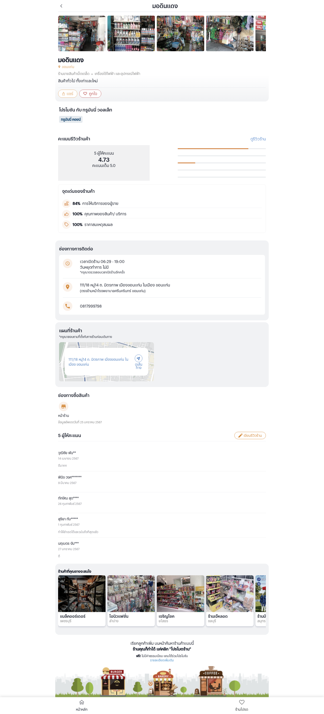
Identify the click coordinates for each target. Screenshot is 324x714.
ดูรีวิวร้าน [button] (258, 139)
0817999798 (91, 306)
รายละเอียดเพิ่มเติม (162, 660)
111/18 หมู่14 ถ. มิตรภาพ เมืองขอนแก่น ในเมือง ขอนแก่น (98, 362)
